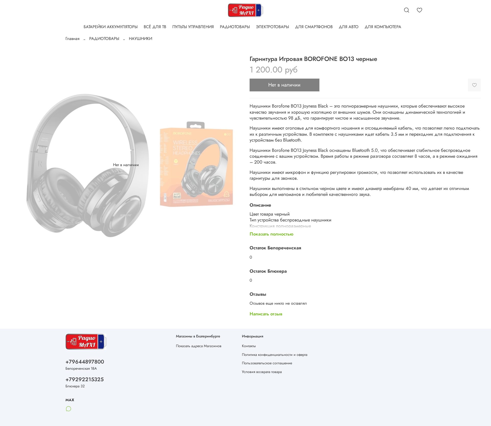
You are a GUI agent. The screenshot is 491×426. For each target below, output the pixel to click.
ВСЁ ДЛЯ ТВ (155, 27)
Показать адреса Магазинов (198, 345)
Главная (72, 38)
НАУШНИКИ (140, 38)
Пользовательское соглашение (267, 363)
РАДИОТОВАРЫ (235, 27)
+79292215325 (84, 379)
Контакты (249, 345)
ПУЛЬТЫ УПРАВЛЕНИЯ (193, 27)
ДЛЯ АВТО (349, 27)
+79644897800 (84, 362)
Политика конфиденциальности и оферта (274, 354)
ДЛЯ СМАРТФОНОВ (314, 27)
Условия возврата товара (262, 371)
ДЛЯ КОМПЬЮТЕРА (383, 27)
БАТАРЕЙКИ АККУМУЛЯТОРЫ (111, 27)
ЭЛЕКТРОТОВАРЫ (272, 27)
